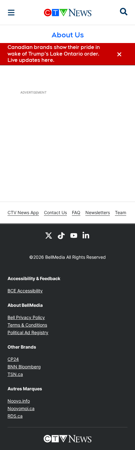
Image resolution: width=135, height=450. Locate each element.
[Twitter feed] (48, 235)
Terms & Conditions (27, 325)
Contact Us (55, 212)
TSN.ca (15, 374)
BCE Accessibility (25, 290)
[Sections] (11, 12)
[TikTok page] (61, 235)
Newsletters (97, 212)
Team (120, 212)
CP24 (13, 359)
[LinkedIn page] (86, 235)
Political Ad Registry (28, 332)
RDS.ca (15, 416)
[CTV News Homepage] (67, 12)
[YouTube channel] (74, 235)
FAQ (76, 212)
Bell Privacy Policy (26, 317)
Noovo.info (19, 401)
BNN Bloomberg (24, 366)
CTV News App (23, 212)
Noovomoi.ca (21, 408)
